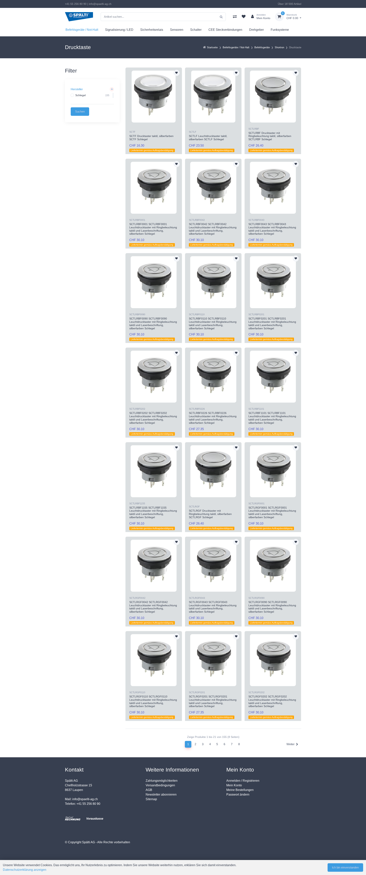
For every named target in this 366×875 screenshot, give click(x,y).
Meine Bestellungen (240, 790)
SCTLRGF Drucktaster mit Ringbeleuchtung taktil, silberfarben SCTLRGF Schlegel (210, 514)
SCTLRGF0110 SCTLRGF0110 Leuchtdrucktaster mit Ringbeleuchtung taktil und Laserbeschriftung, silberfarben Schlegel (153, 701)
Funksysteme (280, 29)
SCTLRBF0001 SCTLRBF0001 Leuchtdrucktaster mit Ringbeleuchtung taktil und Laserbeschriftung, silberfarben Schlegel (153, 229)
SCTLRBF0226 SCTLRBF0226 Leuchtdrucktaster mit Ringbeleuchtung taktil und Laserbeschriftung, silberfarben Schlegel (213, 417)
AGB (149, 790)
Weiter (290, 744)
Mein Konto (234, 785)
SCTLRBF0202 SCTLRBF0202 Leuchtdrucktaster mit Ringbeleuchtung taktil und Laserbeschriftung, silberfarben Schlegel (153, 417)
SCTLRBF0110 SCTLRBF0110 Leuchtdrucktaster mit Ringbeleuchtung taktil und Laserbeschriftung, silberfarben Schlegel (213, 323)
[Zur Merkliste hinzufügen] (176, 73)
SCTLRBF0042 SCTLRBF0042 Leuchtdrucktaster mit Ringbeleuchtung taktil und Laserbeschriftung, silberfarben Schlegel (213, 229)
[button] (92, 89)
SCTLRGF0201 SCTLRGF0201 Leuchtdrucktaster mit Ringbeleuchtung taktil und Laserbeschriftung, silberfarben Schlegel (213, 701)
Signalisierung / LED (119, 29)
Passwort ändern (237, 794)
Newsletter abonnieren (161, 794)
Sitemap (151, 799)
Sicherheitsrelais (151, 29)
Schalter (196, 29)
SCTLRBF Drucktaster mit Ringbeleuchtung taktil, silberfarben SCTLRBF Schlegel (269, 136)
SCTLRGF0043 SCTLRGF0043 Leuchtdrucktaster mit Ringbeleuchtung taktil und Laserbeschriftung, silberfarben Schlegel (213, 607)
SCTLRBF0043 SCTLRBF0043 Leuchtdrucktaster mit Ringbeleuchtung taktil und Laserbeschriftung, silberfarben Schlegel (272, 229)
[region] (92, 95)
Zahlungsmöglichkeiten (162, 780)
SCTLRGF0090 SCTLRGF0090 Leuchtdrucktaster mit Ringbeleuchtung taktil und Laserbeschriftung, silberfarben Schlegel (272, 607)
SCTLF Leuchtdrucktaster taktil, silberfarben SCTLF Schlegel (208, 137)
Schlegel (80, 95)
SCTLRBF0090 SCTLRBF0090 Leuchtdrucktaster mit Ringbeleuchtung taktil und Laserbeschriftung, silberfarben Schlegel (153, 323)
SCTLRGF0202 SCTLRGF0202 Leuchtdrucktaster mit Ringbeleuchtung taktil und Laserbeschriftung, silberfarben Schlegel (272, 701)
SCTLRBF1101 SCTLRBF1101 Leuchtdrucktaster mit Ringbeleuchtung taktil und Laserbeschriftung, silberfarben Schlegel (272, 417)
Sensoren (176, 29)
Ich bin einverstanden (345, 867)
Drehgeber (256, 29)
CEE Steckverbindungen (225, 29)
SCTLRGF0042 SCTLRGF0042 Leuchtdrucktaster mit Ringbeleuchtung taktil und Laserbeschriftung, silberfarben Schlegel (153, 607)
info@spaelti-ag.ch (100, 3)
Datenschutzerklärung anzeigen (24, 869)
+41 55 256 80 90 (75, 3)
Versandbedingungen (160, 785)
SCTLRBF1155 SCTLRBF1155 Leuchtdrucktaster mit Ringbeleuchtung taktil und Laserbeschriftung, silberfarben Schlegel (153, 512)
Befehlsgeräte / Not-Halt (82, 29)
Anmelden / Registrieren (242, 780)
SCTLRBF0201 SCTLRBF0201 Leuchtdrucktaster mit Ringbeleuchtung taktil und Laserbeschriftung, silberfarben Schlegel (272, 323)
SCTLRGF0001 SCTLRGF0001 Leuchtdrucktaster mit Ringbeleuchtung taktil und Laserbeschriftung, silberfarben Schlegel (272, 512)
